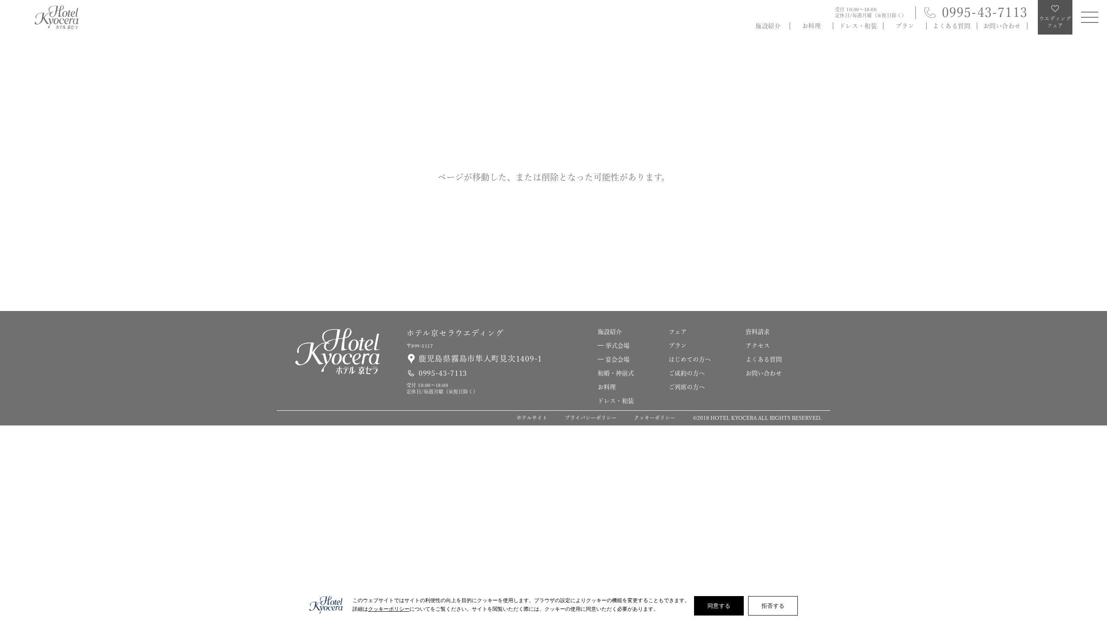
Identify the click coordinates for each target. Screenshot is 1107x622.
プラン (905, 26)
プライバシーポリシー (591, 417)
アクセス (757, 346)
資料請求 (1093, 459)
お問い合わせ (1002, 26)
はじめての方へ (690, 359)
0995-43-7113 (984, 12)
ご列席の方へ (687, 387)
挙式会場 (617, 346)
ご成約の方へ (687, 373)
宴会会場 (617, 359)
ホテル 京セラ (57, 17)
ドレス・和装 (858, 26)
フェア (678, 332)
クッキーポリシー (654, 417)
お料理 (811, 26)
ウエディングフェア (1093, 564)
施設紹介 (768, 26)
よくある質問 (951, 26)
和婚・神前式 (616, 373)
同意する (718, 605)
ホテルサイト (531, 417)
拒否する (772, 605)
